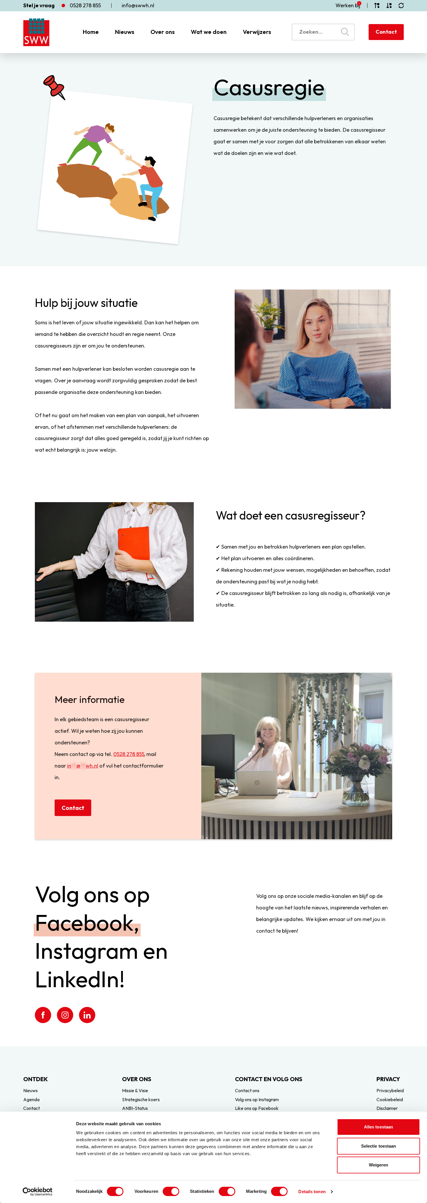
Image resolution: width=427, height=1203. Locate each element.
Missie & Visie (135, 1090)
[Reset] (401, 5)
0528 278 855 (128, 754)
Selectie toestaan (378, 1146)
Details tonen (311, 1191)
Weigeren (378, 1164)
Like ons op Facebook (257, 1108)
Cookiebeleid (389, 1099)
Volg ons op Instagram (257, 1099)
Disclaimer (387, 1108)
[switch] (171, 1191)
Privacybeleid (390, 1090)
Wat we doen (209, 31)
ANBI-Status (135, 1108)
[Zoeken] (345, 31)
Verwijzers (257, 31)
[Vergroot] (376, 5)
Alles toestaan (378, 1126)
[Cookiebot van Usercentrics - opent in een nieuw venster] (37, 1191)
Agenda (31, 1099)
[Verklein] (389, 5)
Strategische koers (141, 1099)
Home (91, 31)
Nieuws (124, 31)
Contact (386, 31)
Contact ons (247, 1090)
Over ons (162, 31)
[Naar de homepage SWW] (36, 32)
